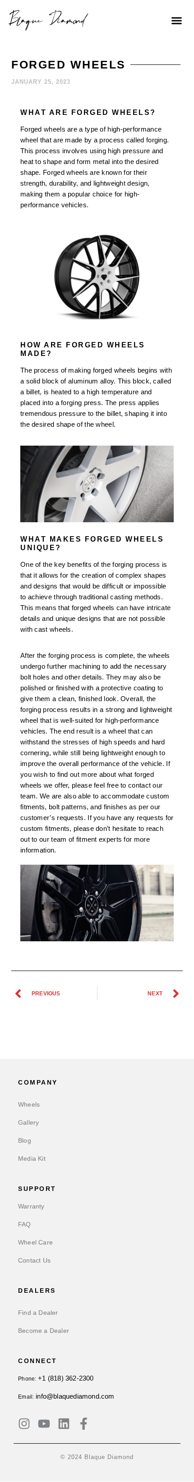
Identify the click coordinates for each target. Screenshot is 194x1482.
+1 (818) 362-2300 (65, 1378)
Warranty (31, 1206)
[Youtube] (44, 1424)
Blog (24, 1140)
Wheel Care (35, 1242)
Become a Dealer (43, 1330)
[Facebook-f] (84, 1424)
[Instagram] (24, 1424)
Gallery (28, 1122)
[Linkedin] (64, 1424)
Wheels (29, 1104)
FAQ (24, 1224)
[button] (176, 20)
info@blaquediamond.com (75, 1396)
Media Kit (32, 1158)
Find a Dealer (38, 1312)
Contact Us (34, 1260)
